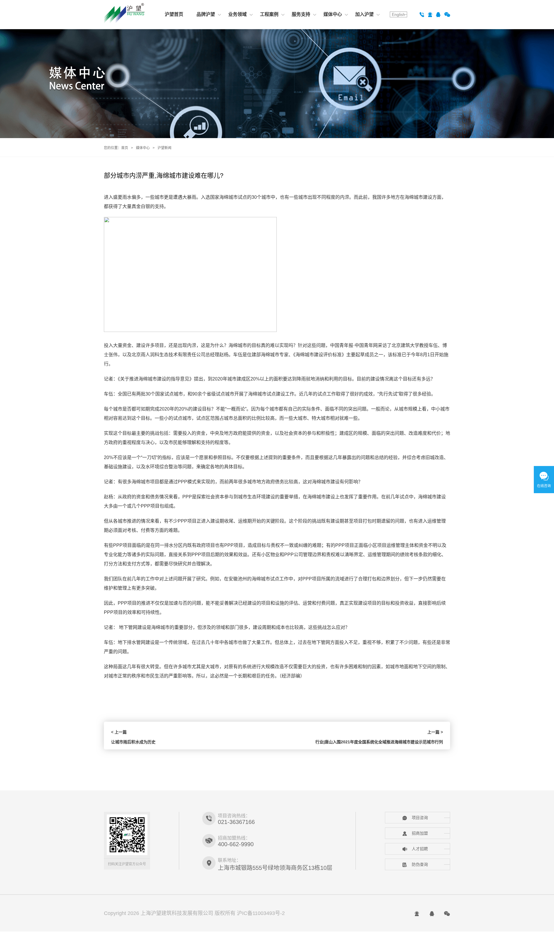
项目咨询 (420, 817)
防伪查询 (420, 864)
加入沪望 (364, 14)
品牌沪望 (205, 14)
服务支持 (301, 14)
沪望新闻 (164, 148)
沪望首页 (174, 14)
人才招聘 (420, 848)
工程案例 (269, 14)
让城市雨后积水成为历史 (133, 742)
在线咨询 (544, 486)
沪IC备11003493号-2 (261, 913)
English (398, 14)
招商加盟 (420, 833)
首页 (124, 148)
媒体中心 (332, 14)
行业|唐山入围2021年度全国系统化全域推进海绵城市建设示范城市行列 (379, 742)
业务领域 (237, 14)
